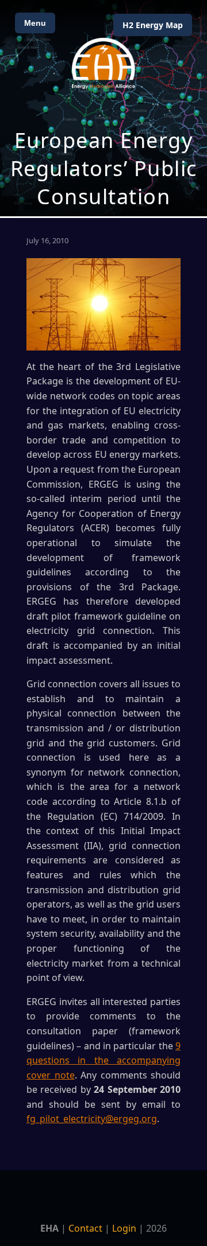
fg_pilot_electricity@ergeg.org (91, 1118)
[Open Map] (103, 108)
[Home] (103, 63)
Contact (85, 1228)
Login (124, 1228)
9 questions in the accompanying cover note (103, 1060)
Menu (35, 23)
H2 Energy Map (152, 25)
